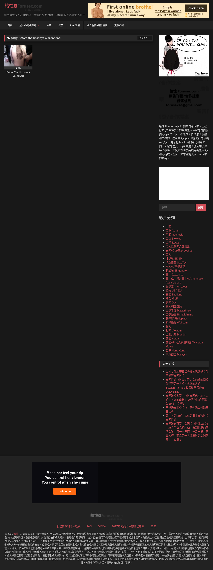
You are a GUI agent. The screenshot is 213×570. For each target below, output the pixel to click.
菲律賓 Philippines (177, 318)
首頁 (10, 25)
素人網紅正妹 (174, 306)
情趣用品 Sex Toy (176, 262)
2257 (153, 526)
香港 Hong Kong (175, 350)
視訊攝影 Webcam (177, 322)
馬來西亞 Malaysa (176, 354)
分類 (49, 25)
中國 (168, 226)
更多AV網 (119, 25)
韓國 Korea (172, 338)
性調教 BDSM (174, 258)
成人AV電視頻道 (27, 25)
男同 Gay (171, 302)
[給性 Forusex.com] (23, 8)
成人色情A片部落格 (97, 25)
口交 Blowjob (173, 238)
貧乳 (168, 326)
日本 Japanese (174, 274)
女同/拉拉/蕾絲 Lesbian (179, 250)
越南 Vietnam (174, 330)
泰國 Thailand (174, 294)
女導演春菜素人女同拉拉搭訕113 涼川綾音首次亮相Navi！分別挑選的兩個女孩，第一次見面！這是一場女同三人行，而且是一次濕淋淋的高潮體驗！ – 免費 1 (187, 431)
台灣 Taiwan (173, 242)
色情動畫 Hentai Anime (179, 314)
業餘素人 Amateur (176, 286)
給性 (15, 534)
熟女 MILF (172, 298)
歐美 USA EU (174, 290)
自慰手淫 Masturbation (179, 310)
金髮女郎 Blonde (176, 334)
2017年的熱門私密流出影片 (128, 526)
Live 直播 (75, 25)
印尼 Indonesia (174, 234)
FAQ (89, 526)
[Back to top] (202, 560)
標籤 (60, 25)
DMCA (102, 526)
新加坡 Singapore (176, 270)
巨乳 (168, 254)
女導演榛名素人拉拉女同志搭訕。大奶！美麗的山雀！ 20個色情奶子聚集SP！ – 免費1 (187, 399)
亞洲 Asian (172, 230)
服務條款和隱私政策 (69, 526)
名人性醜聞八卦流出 (178, 246)
